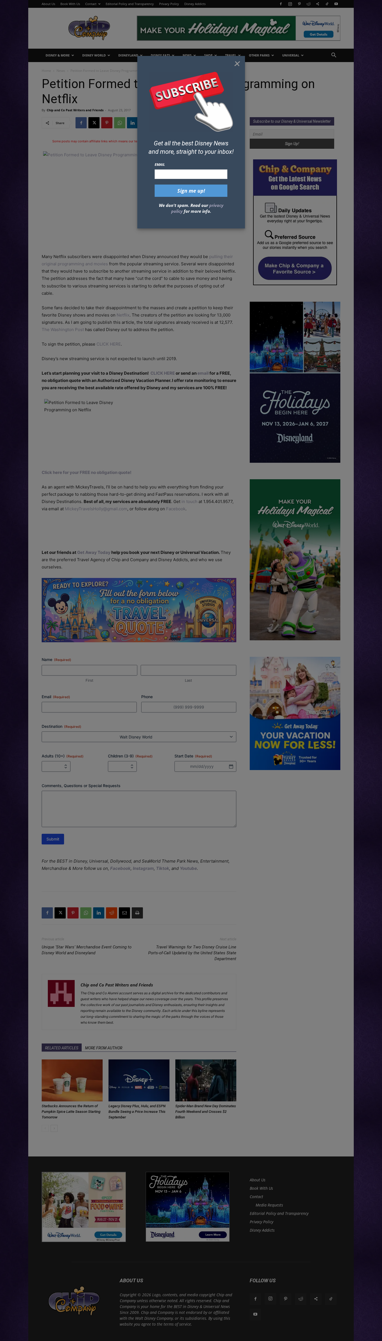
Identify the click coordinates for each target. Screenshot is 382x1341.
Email (160, 164)
